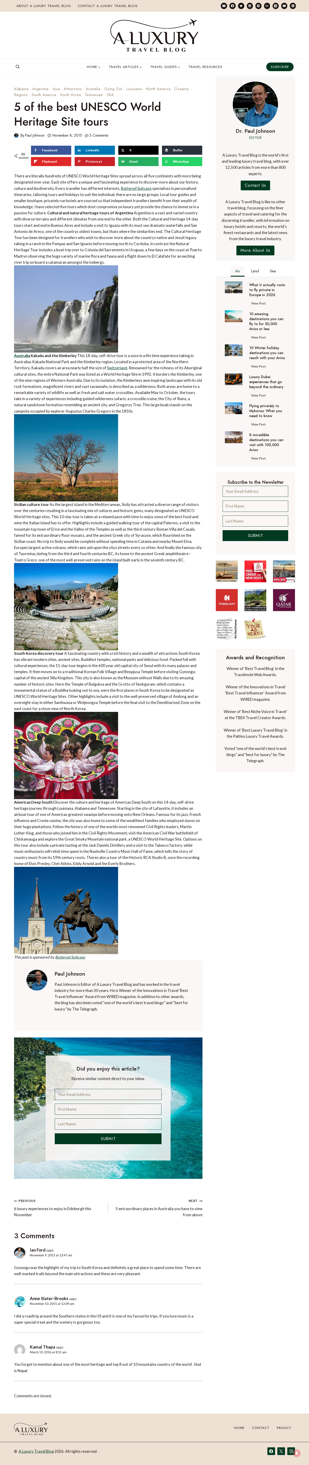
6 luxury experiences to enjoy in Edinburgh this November (52, 1208)
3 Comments (98, 135)
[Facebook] (232, 6)
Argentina (40, 89)
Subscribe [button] (280, 66)
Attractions (73, 89)
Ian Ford (37, 1249)
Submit (108, 1139)
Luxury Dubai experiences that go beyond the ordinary (266, 382)
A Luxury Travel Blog (36, 1451)
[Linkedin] (250, 6)
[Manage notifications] (296, 1453)
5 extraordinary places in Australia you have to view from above (159, 1208)
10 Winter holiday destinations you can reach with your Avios (267, 353)
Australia (93, 89)
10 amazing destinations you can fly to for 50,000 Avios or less (266, 321)
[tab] (238, 272)
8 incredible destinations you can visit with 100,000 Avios (266, 442)
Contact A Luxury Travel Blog (108, 5)
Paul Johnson (35, 135)
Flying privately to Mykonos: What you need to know (265, 411)
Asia (56, 89)
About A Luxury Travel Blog (44, 5)
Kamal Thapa (42, 1346)
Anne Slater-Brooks (49, 1298)
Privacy (284, 1427)
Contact (260, 1427)
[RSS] (293, 6)
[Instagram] (276, 6)
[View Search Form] (17, 67)
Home (239, 1427)
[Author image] (16, 135)
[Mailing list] (224, 6)
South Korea (70, 94)
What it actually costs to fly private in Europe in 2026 (267, 290)
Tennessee (94, 94)
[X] (281, 1451)
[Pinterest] (258, 6)
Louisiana (134, 89)
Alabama (21, 89)
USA (110, 94)
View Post (259, 304)
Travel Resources (205, 66)
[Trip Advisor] (267, 6)
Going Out (113, 89)
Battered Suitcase (136, 188)
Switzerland (117, 367)
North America (158, 89)
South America (44, 94)
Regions (21, 94)
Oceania (181, 89)
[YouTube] (284, 6)
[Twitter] (241, 6)
